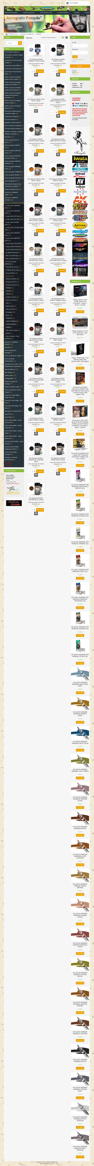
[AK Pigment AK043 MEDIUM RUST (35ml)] (58, 130)
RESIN (8, 333)
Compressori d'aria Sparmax (13, 68)
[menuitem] (11, 13)
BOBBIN (8, 327)
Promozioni (8, 465)
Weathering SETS (11, 282)
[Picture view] (63, 37)
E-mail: (74, 42)
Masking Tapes (10, 306)
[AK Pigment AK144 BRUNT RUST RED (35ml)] (36, 329)
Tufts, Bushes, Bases (12, 330)
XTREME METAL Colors (13, 270)
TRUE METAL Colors (12, 267)
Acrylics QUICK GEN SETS (13, 249)
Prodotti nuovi (9, 462)
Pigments (8, 276)
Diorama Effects (10, 273)
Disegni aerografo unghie (12, 387)
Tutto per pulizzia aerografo (13, 128)
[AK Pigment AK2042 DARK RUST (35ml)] (58, 449)
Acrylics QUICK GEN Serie (13, 246)
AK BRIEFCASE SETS (12, 252)
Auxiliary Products (11, 297)
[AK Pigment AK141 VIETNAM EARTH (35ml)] (58, 250)
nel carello (74, 74)
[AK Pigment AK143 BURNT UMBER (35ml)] (58, 289)
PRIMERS (8, 288)
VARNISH (8, 291)
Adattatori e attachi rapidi (12, 122)
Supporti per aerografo (11, 116)
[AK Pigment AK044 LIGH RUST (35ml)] (36, 170)
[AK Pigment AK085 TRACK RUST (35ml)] (36, 210)
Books (7, 315)
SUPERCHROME (11, 324)
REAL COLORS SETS (12, 258)
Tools (7, 303)
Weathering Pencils (11, 285)
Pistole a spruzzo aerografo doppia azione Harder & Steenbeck (13, 95)
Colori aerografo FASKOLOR (13, 172)
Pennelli (7, 347)
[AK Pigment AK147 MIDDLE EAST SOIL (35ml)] (58, 369)
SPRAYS (8, 294)
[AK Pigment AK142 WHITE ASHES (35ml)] (36, 289)
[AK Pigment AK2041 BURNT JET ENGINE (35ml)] (36, 449)
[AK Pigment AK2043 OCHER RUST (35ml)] (36, 489)
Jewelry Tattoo (9, 375)
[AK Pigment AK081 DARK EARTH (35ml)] (58, 170)
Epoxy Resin (8, 417)
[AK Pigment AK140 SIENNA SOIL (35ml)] (36, 250)
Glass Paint (8, 414)
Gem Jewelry (8, 372)
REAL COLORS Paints (12, 255)
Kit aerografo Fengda (11, 52)
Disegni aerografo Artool (12, 189)
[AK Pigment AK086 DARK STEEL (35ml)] (58, 210)
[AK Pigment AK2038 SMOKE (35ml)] (58, 409)
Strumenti (7, 137)
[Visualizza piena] (66, 37)
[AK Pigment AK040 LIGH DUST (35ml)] (36, 90)
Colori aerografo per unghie (13, 355)
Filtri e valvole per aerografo (13, 125)
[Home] (47, 19)
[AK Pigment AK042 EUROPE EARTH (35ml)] (36, 130)
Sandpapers (9, 312)
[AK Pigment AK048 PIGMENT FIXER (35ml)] (36, 50)
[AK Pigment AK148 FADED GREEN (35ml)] (36, 409)
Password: (75, 49)
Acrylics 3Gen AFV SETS (13, 219)
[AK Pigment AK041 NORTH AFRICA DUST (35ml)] (58, 90)
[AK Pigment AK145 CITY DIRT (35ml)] (58, 329)
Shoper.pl (51, 1163)
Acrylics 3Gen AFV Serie (13, 216)
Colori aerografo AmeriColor (13, 178)
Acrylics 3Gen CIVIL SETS (13, 243)
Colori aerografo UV (10, 181)
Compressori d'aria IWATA (12, 65)
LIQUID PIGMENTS (11, 321)
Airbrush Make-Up (10, 369)
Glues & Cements (11, 300)
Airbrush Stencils (10, 309)
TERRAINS (9, 318)
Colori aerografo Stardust (12, 175)
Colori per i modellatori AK (12, 203)
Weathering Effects (11, 279)
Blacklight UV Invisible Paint (13, 411)
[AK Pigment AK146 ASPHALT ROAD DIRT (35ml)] (36, 369)
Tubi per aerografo (10, 119)
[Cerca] (20, 43)
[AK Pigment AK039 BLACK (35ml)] (58, 50)
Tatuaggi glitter (9, 378)
